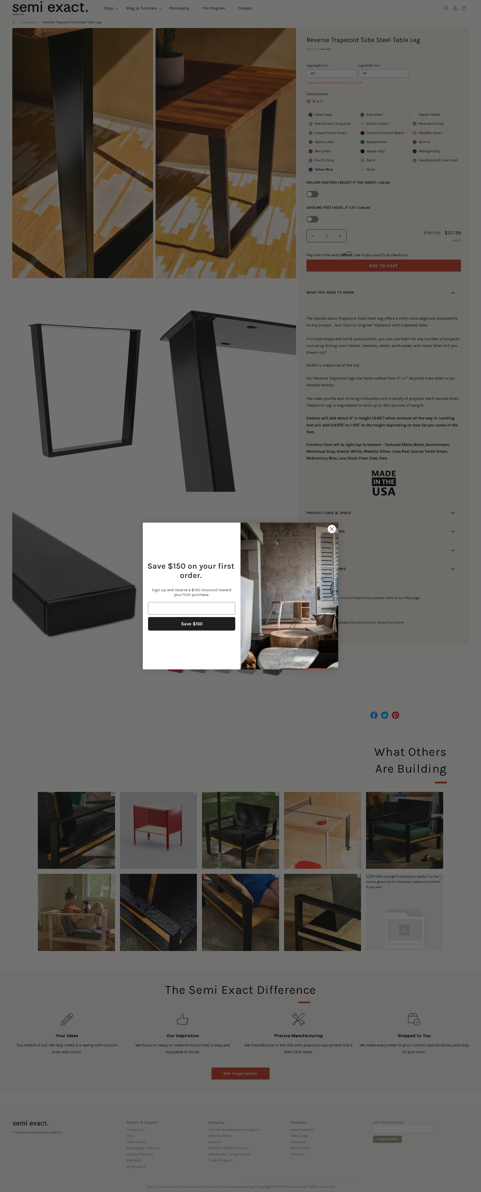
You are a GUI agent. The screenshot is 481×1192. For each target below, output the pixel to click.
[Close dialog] (331, 529)
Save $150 (191, 624)
